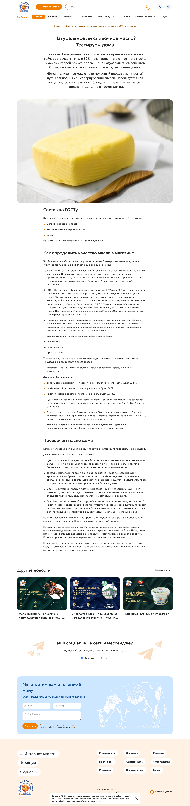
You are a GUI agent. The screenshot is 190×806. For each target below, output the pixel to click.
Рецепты (158, 753)
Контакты (127, 16)
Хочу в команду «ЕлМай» (108, 16)
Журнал (166, 16)
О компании (69, 16)
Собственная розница (145, 16)
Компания (105, 753)
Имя (30, 705)
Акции (24, 16)
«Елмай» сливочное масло (66, 74)
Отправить (30, 726)
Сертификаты (134, 761)
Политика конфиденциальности (111, 792)
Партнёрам (87, 16)
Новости (81, 26)
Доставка (38, 17)
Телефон (62, 705)
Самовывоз (52, 17)
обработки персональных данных (61, 727)
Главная (58, 26)
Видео (157, 770)
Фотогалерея (161, 761)
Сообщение (34, 714)
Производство (135, 770)
